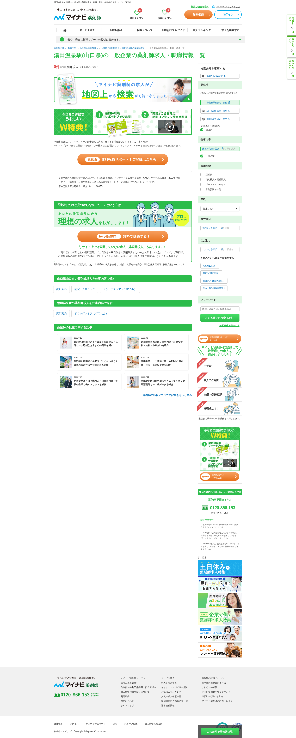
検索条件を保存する (229, 325)
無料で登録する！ (124, 236)
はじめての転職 (209, 687)
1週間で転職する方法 (212, 696)
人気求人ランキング (171, 692)
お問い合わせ (127, 701)
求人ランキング (202, 30)
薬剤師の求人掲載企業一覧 (174, 701)
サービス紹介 (87, 30)
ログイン (228, 14)
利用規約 (125, 696)
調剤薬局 (61, 289)
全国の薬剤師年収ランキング (216, 692)
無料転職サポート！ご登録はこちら (122, 159)
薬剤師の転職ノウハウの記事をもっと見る (167, 395)
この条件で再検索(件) (220, 731)
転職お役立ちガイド (173, 30)
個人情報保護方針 (153, 723)
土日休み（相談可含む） (214, 280)
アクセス (74, 723)
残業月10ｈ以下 (210, 266)
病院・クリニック (85, 289)
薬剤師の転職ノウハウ (213, 678)
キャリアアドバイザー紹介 (174, 687)
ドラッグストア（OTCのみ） (120, 289)
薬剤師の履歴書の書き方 (214, 682)
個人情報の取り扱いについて (135, 692)
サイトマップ (127, 705)
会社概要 (58, 723)
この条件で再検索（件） (220, 317)
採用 (115, 723)
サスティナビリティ (96, 723)
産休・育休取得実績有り (214, 288)
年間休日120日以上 (211, 273)
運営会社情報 (168, 705)
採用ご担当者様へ (200, 6)
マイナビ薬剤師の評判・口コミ (217, 701)
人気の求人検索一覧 (171, 696)
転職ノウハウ (144, 30)
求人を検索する (230, 30)
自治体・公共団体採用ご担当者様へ (138, 687)
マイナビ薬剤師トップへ (133, 678)
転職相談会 (116, 30)
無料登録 (198, 14)
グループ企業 (131, 723)
